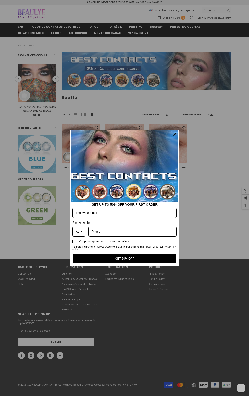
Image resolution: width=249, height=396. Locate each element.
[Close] (174, 134)
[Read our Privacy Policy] (174, 247)
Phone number (82, 222)
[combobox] (78, 232)
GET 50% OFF (124, 258)
